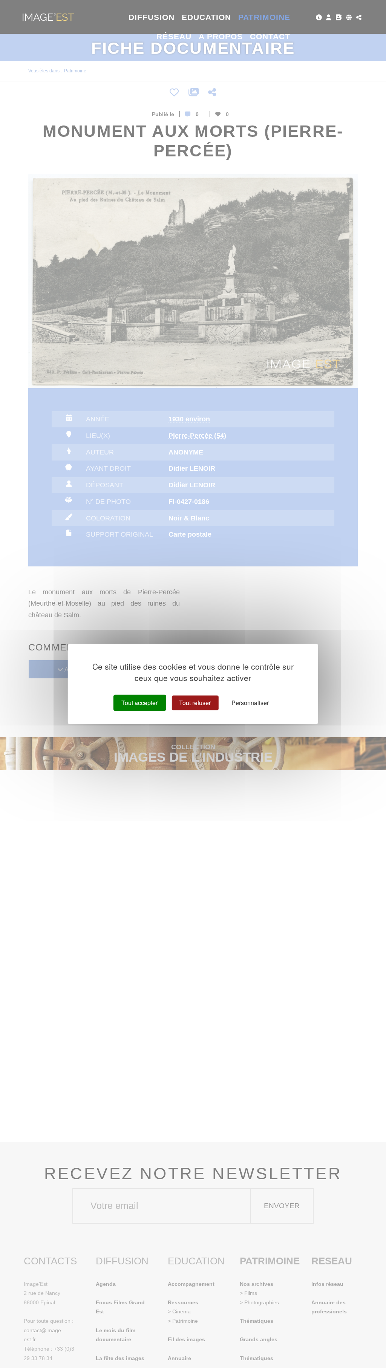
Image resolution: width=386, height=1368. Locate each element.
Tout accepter (139, 702)
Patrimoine (264, 17)
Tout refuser (195, 702)
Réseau (173, 36)
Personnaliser (250, 702)
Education (206, 17)
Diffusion (152, 17)
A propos (221, 36)
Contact (270, 36)
